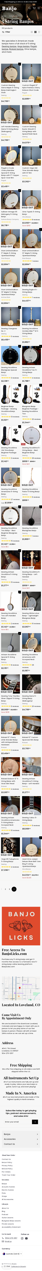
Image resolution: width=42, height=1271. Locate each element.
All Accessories (7, 1199)
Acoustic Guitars (8, 1187)
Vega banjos (23, 46)
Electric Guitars (8, 1190)
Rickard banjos (16, 49)
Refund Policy (7, 1169)
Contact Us (6, 1159)
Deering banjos (9, 46)
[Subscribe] (35, 1122)
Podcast (5, 1214)
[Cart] (34, 8)
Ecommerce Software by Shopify (14, 1266)
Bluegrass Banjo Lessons (11, 1221)
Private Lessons (8, 1224)
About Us (5, 1208)
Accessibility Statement (11, 1227)
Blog (3, 1211)
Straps (4, 1196)
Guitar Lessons (7, 1218)
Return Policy (7, 1162)
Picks (4, 1193)
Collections (13, 16)
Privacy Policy (7, 1165)
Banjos (4, 1184)
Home (4, 16)
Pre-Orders (6, 1172)
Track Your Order (8, 1175)
